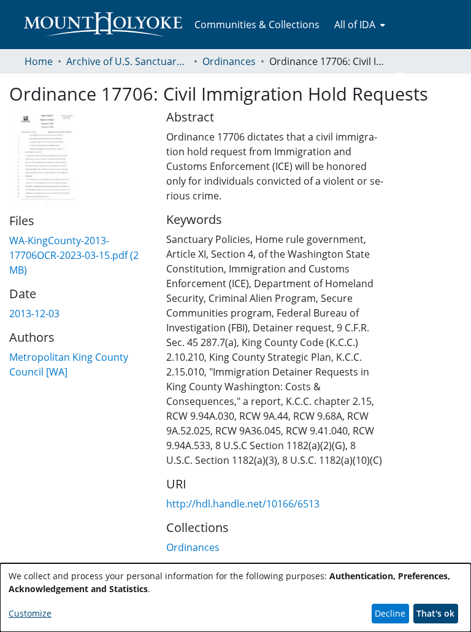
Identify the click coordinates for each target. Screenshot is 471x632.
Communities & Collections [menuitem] (257, 24)
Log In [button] (427, 78)
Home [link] (39, 61)
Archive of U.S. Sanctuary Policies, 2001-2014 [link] (127, 61)
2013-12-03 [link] (34, 313)
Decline (390, 613)
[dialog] (235, 597)
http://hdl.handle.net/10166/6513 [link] (243, 504)
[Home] (103, 24)
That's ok (435, 613)
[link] (74, 255)
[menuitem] (358, 24)
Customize (30, 613)
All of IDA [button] (354, 24)
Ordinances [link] (229, 61)
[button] (400, 78)
